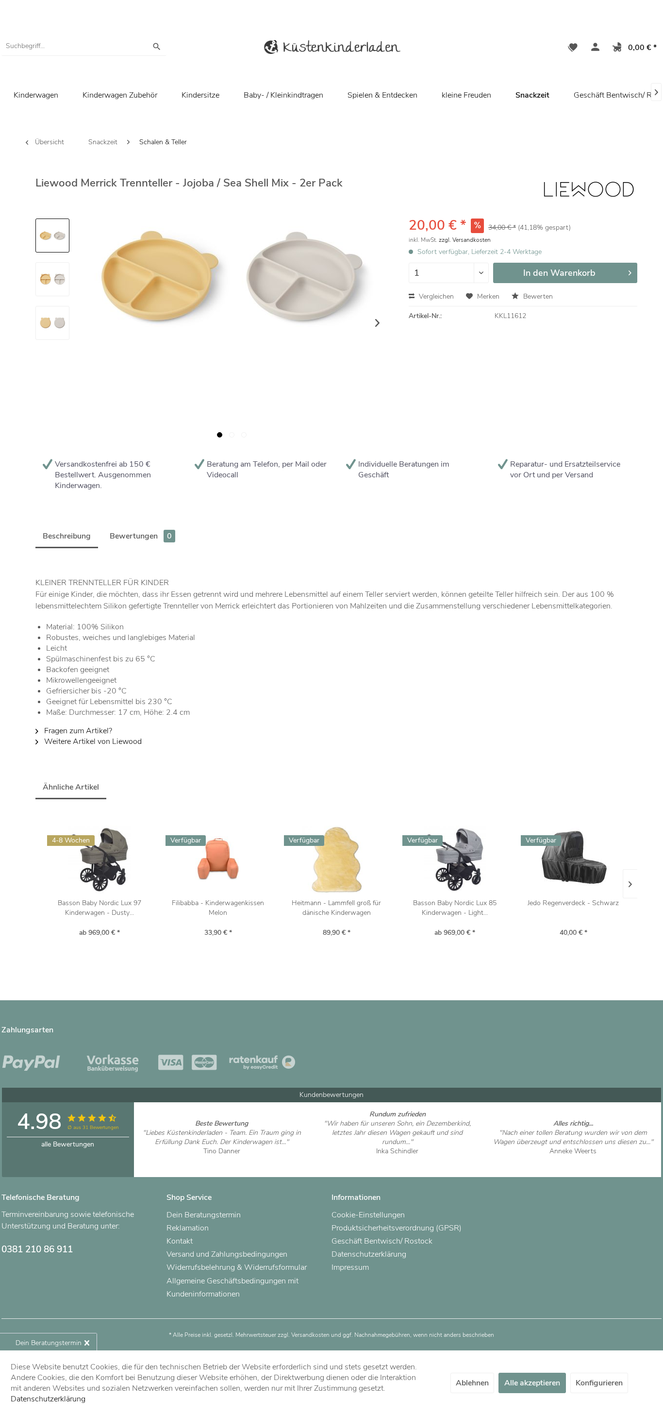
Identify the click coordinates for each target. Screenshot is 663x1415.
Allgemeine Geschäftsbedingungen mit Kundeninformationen (232, 1287)
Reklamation (187, 1228)
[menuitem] (83, 46)
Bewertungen (141, 536)
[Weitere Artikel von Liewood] (588, 192)
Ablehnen (472, 1383)
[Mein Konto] (593, 48)
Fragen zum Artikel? (77, 730)
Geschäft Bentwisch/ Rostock (382, 1241)
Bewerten (537, 296)
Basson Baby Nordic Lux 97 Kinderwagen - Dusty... (99, 907)
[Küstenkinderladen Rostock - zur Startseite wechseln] (331, 49)
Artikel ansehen (221, 1160)
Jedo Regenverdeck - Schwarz (573, 903)
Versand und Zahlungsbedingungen (226, 1254)
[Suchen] (156, 46)
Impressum (350, 1267)
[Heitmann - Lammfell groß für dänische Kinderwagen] (336, 859)
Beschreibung (67, 536)
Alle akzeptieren (532, 1383)
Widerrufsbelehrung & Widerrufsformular (236, 1267)
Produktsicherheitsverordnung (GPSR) (397, 1228)
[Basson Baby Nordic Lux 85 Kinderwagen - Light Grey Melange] (455, 859)
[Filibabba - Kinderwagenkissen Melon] (218, 859)
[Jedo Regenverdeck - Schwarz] (573, 859)
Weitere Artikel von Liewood (92, 741)
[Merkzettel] (572, 48)
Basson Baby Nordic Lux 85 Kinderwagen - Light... (455, 907)
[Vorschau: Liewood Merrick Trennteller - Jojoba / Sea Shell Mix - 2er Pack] (52, 236)
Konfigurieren (599, 1383)
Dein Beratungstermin (203, 1215)
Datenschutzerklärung (369, 1254)
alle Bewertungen (67, 1144)
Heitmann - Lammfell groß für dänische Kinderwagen (336, 907)
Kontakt (179, 1241)
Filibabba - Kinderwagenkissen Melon (218, 907)
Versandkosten (310, 1335)
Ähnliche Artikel (71, 787)
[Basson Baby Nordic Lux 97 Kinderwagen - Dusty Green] (99, 859)
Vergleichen (435, 296)
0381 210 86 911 (37, 1249)
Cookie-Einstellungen (368, 1215)
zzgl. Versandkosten (465, 240)
